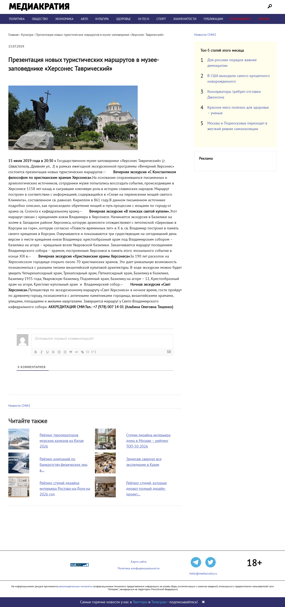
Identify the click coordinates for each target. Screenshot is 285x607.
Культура (102, 19)
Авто (84, 19)
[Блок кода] (76, 352)
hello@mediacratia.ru (203, 573)
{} (87, 351)
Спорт (161, 19)
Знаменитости (184, 19)
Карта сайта (138, 561)
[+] (93, 351)
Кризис (264, 19)
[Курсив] (41, 352)
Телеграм (158, 602)
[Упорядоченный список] (59, 352)
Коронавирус (240, 19)
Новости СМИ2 (19, 406)
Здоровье (123, 19)
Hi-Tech (143, 19)
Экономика (64, 19)
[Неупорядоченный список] (65, 352)
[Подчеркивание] (47, 352)
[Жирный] (36, 352)
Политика (17, 19)
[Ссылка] (82, 352)
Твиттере (140, 602)
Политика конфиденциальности (139, 568)
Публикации (213, 19)
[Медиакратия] (39, 7)
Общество (40, 19)
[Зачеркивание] (53, 352)
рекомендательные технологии (76, 586)
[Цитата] (71, 352)
